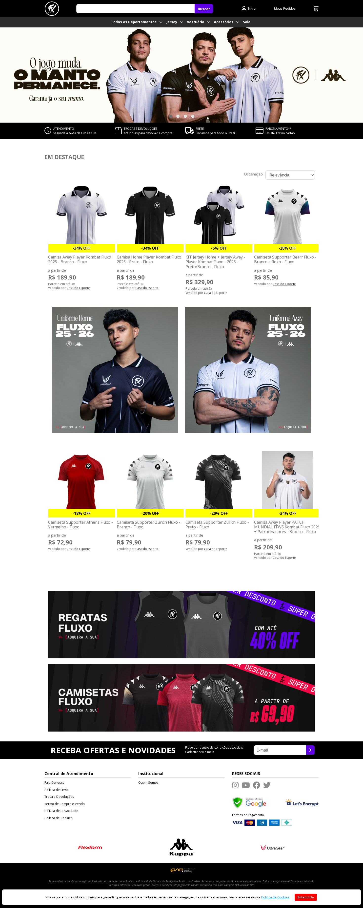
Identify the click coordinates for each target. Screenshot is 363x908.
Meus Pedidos (285, 8)
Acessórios (224, 22)
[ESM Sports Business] (181, 870)
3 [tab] (185, 116)
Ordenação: (253, 174)
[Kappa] (181, 846)
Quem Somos (148, 782)
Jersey (172, 22)
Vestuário (196, 22)
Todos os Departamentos (134, 22)
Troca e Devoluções (59, 796)
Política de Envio (56, 789)
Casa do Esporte (78, 288)
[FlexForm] (90, 846)
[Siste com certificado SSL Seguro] (302, 802)
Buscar (204, 8)
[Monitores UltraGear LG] (273, 846)
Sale (246, 22)
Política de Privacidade (61, 810)
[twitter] (267, 785)
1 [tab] (170, 116)
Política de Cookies (58, 818)
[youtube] (246, 785)
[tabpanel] (181, 75)
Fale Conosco (54, 782)
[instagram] (235, 785)
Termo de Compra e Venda (64, 803)
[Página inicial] (52, 8)
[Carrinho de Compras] (316, 8)
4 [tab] (192, 116)
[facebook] (256, 785)
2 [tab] (177, 116)
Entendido (306, 897)
